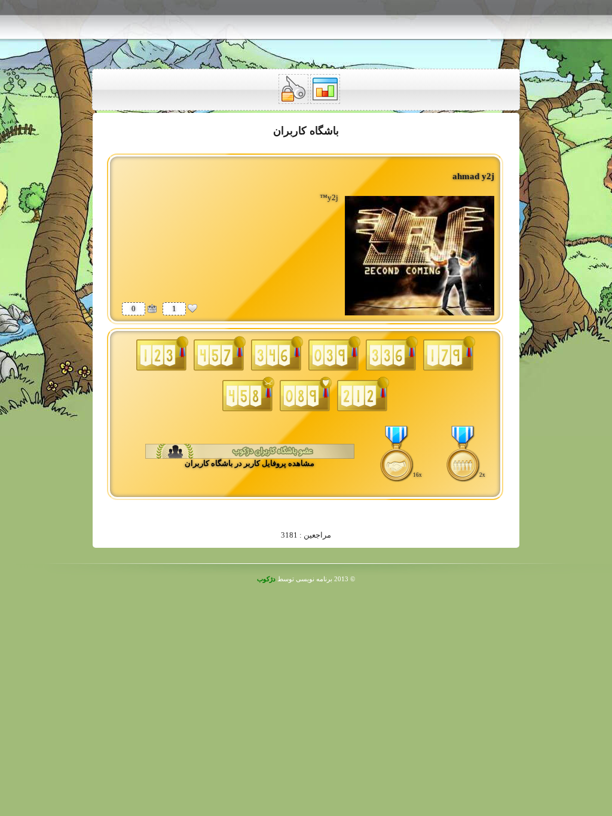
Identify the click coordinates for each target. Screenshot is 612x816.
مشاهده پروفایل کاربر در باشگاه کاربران (249, 463)
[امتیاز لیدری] (152, 308)
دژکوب (266, 578)
